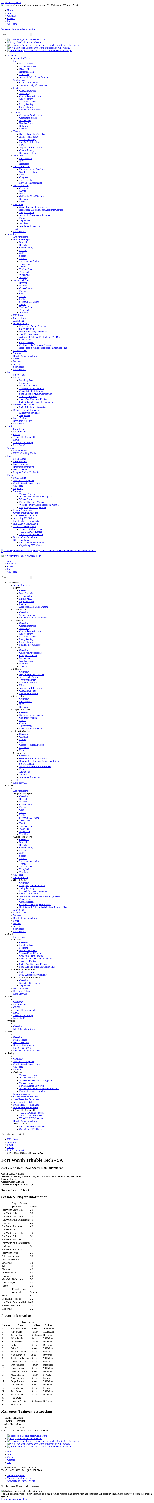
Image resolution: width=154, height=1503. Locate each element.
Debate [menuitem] (22, 174)
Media (11, 1031)
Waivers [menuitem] (17, 353)
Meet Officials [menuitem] (26, 63)
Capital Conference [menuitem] (28, 82)
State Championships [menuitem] (23, 442)
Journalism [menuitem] (18, 155)
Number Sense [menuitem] (26, 123)
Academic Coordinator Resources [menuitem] (35, 215)
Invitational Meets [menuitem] (27, 66)
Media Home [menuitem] (19, 458)
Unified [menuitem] (10, 448)
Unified (11, 1021)
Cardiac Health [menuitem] (26, 342)
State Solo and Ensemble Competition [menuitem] (37, 402)
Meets (17, 588)
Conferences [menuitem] (19, 80)
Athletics (12, 785)
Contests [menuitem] (17, 88)
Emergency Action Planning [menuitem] (32, 326)
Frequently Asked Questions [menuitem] (32, 507)
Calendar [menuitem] (11, 15)
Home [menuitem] (10, 10)
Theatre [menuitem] (16, 131)
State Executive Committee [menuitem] (26, 515)
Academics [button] (13, 582)
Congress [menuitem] (23, 177)
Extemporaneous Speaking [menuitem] (32, 169)
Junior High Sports (23, 837)
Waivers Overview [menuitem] (28, 1075)
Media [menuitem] (10, 456)
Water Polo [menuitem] (24, 274)
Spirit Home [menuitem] (19, 429)
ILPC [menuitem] (22, 161)
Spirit (10, 996)
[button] (2, 553)
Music (11, 934)
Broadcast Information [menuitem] (23, 467)
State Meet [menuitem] (24, 74)
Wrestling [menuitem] (23, 277)
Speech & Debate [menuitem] (21, 166)
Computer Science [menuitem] (28, 118)
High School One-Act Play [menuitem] (32, 134)
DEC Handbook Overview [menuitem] (32, 542)
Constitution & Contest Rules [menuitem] (27, 483)
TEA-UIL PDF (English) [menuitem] (31, 532)
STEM (17, 647)
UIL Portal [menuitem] (12, 24)
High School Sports (23, 793)
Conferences (20, 609)
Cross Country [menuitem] (26, 247)
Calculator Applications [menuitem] (30, 115)
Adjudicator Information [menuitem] (30, 147)
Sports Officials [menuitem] (20, 318)
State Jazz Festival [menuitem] (28, 396)
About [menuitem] (10, 13)
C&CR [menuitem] (16, 434)
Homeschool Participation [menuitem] (25, 523)
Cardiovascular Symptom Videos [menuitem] (35, 345)
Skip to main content (11, 2)
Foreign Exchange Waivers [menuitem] (32, 502)
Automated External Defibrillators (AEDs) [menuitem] (39, 337)
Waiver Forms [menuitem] (26, 499)
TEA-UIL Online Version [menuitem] (31, 529)
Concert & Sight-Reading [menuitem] (31, 391)
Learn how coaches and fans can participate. (22, 1499)
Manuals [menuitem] (17, 361)
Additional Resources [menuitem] (29, 226)
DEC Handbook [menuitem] (21, 540)
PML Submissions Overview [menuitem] (33, 407)
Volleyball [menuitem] (24, 272)
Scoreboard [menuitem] (18, 366)
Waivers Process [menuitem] (27, 494)
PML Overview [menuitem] (26, 972)
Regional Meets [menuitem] (26, 72)
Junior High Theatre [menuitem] (28, 136)
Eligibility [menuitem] (18, 488)
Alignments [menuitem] (24, 220)
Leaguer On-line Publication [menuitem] (26, 472)
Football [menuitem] (23, 250)
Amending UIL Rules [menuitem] (23, 518)
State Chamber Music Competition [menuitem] (35, 394)
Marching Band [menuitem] (26, 380)
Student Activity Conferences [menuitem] (33, 85)
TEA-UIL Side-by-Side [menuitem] (24, 526)
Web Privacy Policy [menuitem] (16, 1475)
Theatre (18, 669)
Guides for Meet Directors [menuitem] (31, 196)
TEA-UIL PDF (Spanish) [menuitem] (31, 534)
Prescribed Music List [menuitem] (23, 404)
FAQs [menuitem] (16, 440)
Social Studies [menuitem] (26, 107)
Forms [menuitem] (22, 201)
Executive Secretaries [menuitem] (29, 412)
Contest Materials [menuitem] (27, 90)
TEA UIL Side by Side (25, 1110)
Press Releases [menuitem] (20, 461)
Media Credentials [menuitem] (22, 469)
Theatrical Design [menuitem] (27, 139)
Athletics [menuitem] (11, 234)
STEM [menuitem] (16, 112)
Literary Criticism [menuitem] (27, 101)
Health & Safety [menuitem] (21, 323)
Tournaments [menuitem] (25, 180)
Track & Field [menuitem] (25, 269)
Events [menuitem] (22, 191)
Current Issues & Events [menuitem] (30, 96)
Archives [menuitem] (23, 223)
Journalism (19, 696)
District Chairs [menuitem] (20, 350)
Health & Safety (21, 880)
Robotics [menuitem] (23, 126)
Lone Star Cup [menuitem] (20, 231)
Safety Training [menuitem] (26, 329)
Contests (18, 620)
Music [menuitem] (10, 372)
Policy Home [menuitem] (19, 477)
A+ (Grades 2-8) (22, 731)
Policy (11, 1053)
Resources (19, 753)
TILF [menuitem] (15, 228)
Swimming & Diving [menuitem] (29, 261)
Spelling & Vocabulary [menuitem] (30, 109)
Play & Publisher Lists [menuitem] (29, 142)
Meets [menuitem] (16, 61)
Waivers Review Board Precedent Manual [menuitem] (39, 504)
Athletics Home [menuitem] (20, 237)
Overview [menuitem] (24, 590)
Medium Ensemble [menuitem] (28, 385)
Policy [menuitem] (10, 475)
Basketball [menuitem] (24, 245)
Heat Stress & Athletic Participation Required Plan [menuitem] (43, 348)
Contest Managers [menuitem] (27, 150)
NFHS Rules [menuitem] (19, 431)
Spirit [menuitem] (9, 426)
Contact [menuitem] (11, 18)
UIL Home (12, 1139)
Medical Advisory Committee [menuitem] (33, 331)
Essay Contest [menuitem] (26, 99)
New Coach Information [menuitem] (30, 182)
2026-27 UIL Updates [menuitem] (23, 480)
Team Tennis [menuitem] (25, 264)
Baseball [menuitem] (23, 242)
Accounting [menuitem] (24, 93)
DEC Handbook (22, 1123)
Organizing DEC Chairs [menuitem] (30, 545)
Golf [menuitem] (21, 253)
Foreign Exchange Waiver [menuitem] (31, 1085)
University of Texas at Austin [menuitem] (21, 1481)
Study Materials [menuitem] (26, 212)
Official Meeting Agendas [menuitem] (25, 513)
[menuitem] (28, 39)
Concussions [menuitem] (25, 339)
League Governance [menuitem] (22, 510)
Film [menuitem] (21, 145)
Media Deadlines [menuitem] (21, 464)
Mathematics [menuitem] (25, 120)
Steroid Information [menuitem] (28, 334)
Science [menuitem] (23, 128)
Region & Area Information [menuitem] (26, 410)
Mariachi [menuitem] (23, 383)
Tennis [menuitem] (22, 266)
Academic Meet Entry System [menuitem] (33, 77)
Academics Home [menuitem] (21, 58)
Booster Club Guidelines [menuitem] (25, 356)
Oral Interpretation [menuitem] (28, 172)
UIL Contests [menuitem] (25, 158)
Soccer (10, 1147)
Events (17, 939)
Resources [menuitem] (24, 164)
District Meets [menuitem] (25, 69)
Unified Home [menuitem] (20, 450)
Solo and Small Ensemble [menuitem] (31, 388)
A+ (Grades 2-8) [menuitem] (21, 185)
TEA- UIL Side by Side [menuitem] (24, 437)
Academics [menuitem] (12, 55)
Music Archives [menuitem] (20, 418)
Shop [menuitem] (9, 21)
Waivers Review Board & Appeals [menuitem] (35, 496)
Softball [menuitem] (23, 258)
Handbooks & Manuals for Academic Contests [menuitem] (41, 210)
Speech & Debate (22, 709)
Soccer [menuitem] (22, 256)
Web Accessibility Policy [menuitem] (19, 1478)
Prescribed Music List (24, 969)
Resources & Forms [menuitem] (28, 153)
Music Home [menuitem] (19, 375)
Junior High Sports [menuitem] (22, 280)
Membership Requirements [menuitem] (26, 521)
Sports (10, 1144)
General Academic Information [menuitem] (34, 207)
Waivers (18, 1072)
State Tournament (15, 1150)
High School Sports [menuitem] (22, 239)
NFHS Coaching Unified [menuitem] (25, 453)
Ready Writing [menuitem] (26, 104)
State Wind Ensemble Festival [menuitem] (33, 399)
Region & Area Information (27, 977)
